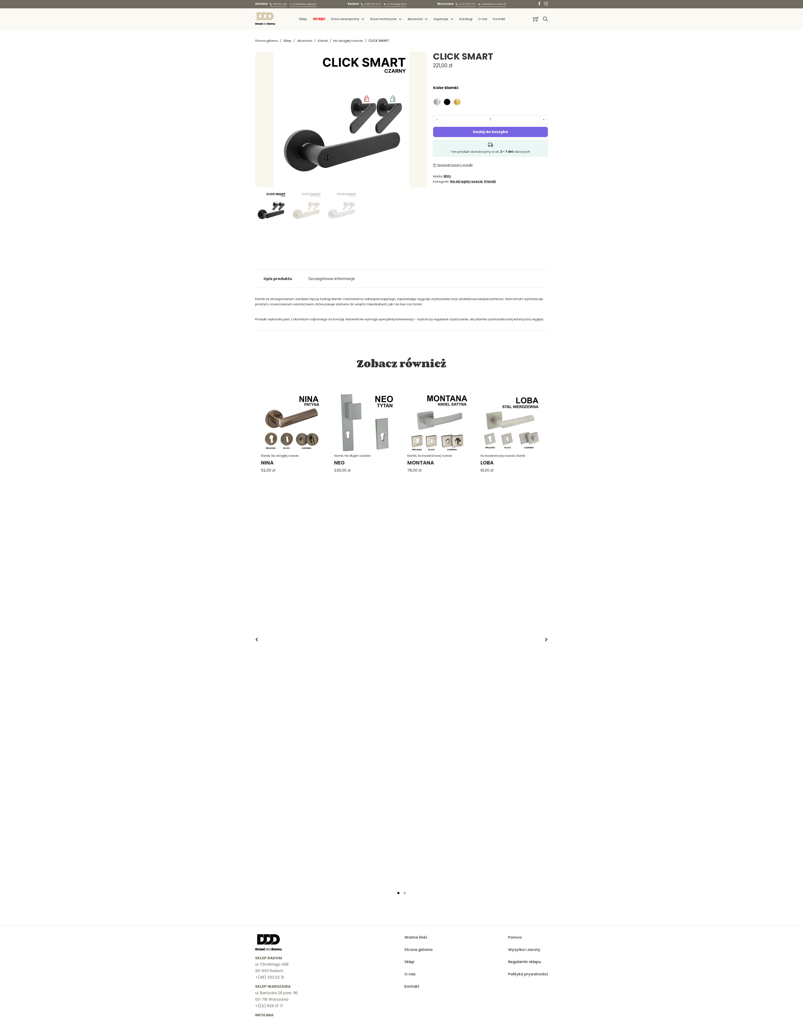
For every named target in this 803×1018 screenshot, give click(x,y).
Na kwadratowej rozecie (435, 456)
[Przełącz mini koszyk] (536, 19)
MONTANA (420, 462)
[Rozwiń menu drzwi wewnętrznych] (362, 19)
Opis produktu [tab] (277, 278)
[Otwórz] (545, 19)
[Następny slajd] (546, 639)
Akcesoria (304, 40)
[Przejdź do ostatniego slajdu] (257, 639)
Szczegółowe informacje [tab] (331, 278)
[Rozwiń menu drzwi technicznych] (400, 19)
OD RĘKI (319, 19)
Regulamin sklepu (524, 961)
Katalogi (465, 19)
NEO (339, 462)
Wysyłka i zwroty (524, 949)
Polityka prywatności (528, 974)
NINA (267, 462)
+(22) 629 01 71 (269, 1005)
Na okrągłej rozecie (348, 40)
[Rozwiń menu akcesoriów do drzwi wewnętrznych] (426, 19)
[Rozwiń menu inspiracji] (452, 19)
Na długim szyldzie (358, 456)
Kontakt (499, 19)
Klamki (323, 40)
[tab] (398, 893)
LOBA (487, 462)
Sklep (303, 19)
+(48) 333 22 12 (269, 977)
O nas (482, 19)
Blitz (447, 176)
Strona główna (266, 40)
